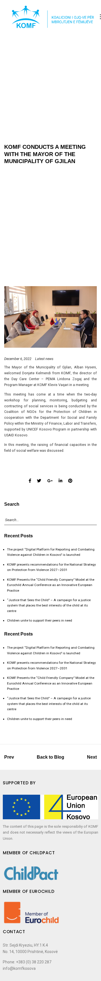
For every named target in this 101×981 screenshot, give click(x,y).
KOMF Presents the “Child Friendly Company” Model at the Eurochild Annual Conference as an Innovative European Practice (50, 585)
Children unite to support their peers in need (39, 620)
